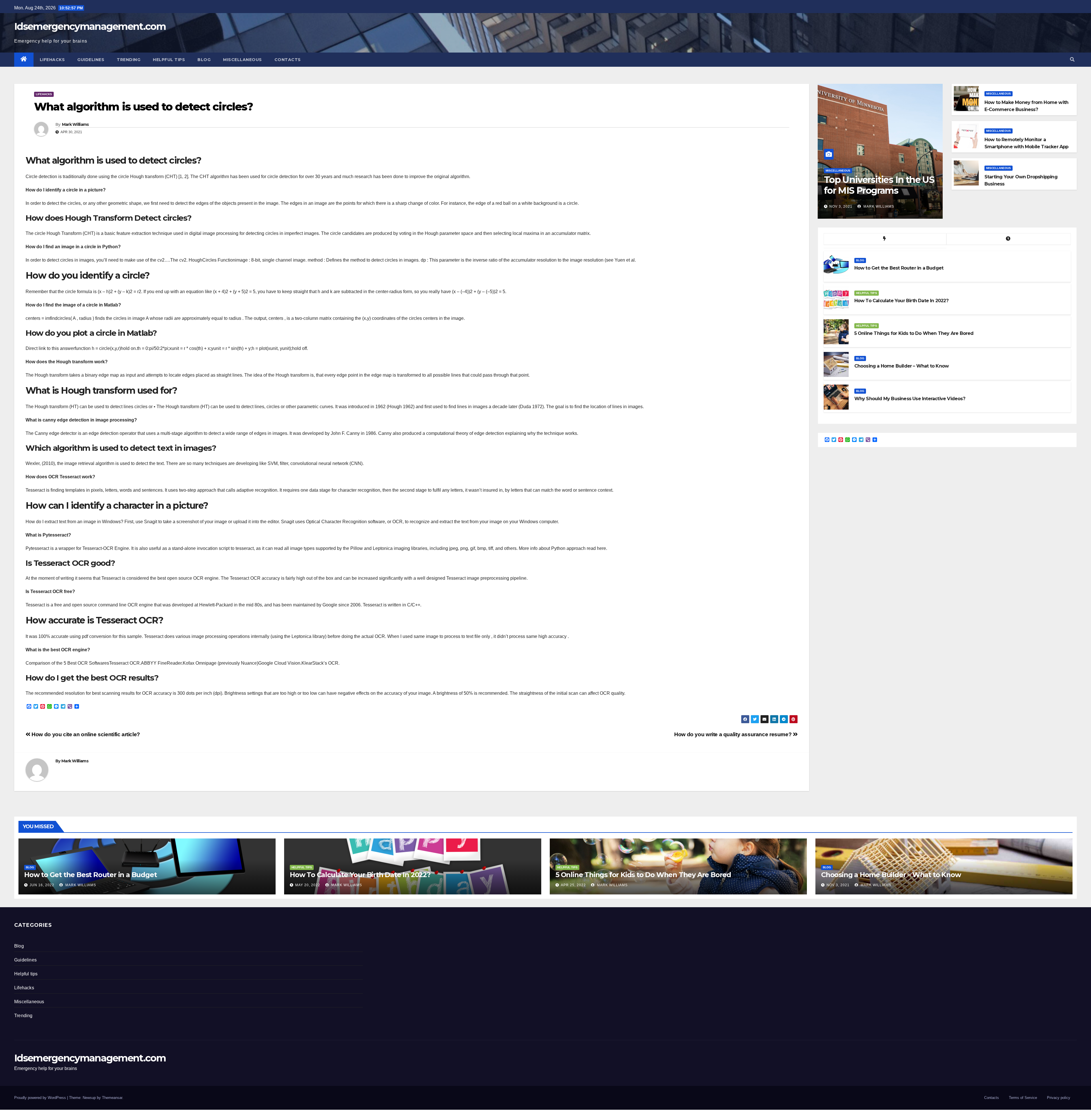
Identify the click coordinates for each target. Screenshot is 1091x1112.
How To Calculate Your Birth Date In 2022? (360, 875)
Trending (128, 59)
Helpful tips (169, 59)
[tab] (885, 239)
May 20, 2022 (307, 885)
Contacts (287, 59)
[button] (1072, 59)
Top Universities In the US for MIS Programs (879, 185)
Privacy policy (1058, 1098)
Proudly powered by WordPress (40, 1098)
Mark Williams (75, 124)
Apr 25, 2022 (573, 885)
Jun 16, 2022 (42, 885)
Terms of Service (1023, 1098)
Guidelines (90, 59)
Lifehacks (52, 59)
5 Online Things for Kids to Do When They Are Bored (643, 875)
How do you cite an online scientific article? (85, 734)
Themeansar (112, 1098)
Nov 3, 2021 (840, 206)
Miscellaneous (242, 59)
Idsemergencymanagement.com (90, 26)
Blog (204, 59)
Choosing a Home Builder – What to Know (891, 875)
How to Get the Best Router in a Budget (90, 875)
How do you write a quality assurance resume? (733, 734)
